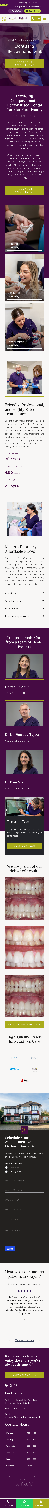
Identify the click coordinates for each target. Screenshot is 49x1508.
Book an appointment (17, 616)
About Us (10, 593)
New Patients (13, 600)
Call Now (8, 1505)
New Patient (14, 1167)
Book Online (41, 1505)
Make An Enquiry (24, 1375)
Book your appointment (24, 63)
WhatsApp (24, 1505)
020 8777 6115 (19, 1408)
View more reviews (24, 1340)
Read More (24, 1318)
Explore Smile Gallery (24, 1024)
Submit (10, 1249)
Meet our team (24, 845)
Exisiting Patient (15, 1171)
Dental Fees (12, 608)
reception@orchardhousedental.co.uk (22, 1417)
